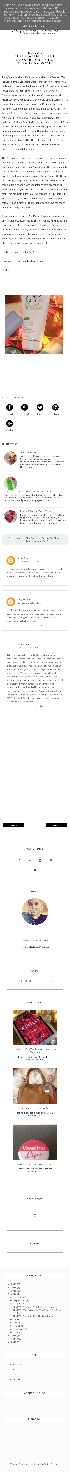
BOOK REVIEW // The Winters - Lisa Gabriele (35, 1051)
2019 (14, 1284)
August (18, 1303)
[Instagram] (40, 860)
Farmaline (15, 1364)
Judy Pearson (24, 599)
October (18, 1297)
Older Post (57, 825)
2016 (14, 1290)
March (17, 1325)
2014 (14, 1335)
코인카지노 (12, 698)
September (20, 1300)
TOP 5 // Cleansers (29, 452)
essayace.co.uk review (26, 576)
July (16, 1319)
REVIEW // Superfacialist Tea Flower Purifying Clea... (37, 1311)
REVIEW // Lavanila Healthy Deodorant (33, 1316)
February (19, 1329)
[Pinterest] (50, 860)
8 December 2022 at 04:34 (29, 648)
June (16, 1322)
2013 (14, 1338)
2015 (14, 1293)
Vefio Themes (52, 1464)
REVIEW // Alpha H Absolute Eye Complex (35, 1307)
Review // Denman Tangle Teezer (36, 511)
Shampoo (15, 1379)
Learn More (30, 26)
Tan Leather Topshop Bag (35, 1108)
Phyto (13, 1374)
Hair (12, 1369)
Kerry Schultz (24, 558)
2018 (14, 1287)
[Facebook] (19, 860)
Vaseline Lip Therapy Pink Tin (35, 1164)
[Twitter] (29, 860)
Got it (45, 26)
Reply (41, 580)
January (18, 1332)
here (22, 252)
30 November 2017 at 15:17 (30, 603)
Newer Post (13, 825)
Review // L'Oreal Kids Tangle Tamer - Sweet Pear (28, 491)
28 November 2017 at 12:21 (30, 562)
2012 (14, 1342)
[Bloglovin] (34, 870)
